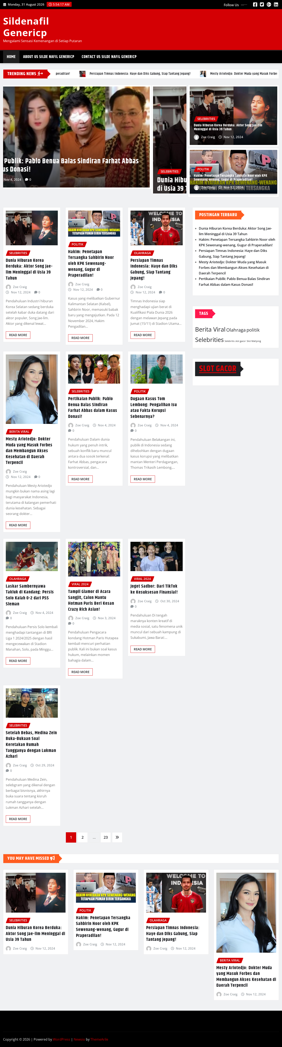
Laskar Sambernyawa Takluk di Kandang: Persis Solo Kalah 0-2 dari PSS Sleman (30, 595)
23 (106, 837)
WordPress (61, 1039)
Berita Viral (210, 329)
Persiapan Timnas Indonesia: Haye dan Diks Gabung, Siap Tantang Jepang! (154, 269)
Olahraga (236, 330)
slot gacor (240, 341)
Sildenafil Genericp (26, 26)
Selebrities (209, 340)
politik (253, 330)
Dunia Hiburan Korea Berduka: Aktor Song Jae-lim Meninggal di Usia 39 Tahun (228, 127)
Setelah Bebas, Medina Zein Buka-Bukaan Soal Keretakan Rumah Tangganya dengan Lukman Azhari (31, 744)
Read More (18, 335)
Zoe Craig (23, 171)
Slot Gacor (217, 369)
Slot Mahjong (254, 341)
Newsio (79, 1039)
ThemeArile (99, 1039)
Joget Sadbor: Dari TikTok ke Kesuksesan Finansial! (154, 589)
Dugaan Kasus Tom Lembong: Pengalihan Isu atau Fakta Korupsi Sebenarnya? (153, 407)
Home (11, 57)
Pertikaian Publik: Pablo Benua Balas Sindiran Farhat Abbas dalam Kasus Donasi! (92, 407)
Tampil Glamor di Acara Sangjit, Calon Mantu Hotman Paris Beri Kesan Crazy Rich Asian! (91, 600)
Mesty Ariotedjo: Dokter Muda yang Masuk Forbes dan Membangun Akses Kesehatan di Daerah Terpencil (29, 451)
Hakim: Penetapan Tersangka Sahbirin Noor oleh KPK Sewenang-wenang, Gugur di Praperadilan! (82, 157)
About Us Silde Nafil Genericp (48, 57)
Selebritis (230, 341)
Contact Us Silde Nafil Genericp (109, 57)
